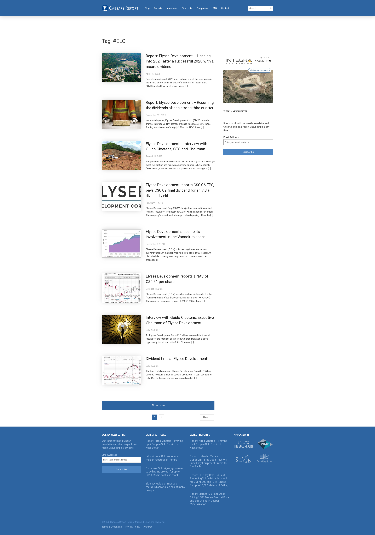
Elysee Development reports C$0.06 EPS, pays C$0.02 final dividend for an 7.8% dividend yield (180, 190)
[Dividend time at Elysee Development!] (121, 370)
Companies (202, 8)
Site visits (187, 8)
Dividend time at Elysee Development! (177, 358)
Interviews (172, 8)
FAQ (215, 8)
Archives (148, 526)
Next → (207, 417)
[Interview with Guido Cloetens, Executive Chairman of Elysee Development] (121, 329)
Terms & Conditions (112, 526)
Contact (225, 8)
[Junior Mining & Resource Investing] (120, 8)
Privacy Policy (132, 526)
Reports (158, 8)
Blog (147, 8)
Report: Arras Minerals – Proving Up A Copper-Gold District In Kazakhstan (164, 444)
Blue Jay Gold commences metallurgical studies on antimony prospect (165, 487)
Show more (158, 405)
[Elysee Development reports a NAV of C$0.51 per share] (121, 287)
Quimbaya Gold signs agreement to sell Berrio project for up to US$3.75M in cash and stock (165, 472)
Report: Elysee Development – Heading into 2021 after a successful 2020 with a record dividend (180, 61)
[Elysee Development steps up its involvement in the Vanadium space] (121, 243)
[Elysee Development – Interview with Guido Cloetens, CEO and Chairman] (121, 155)
